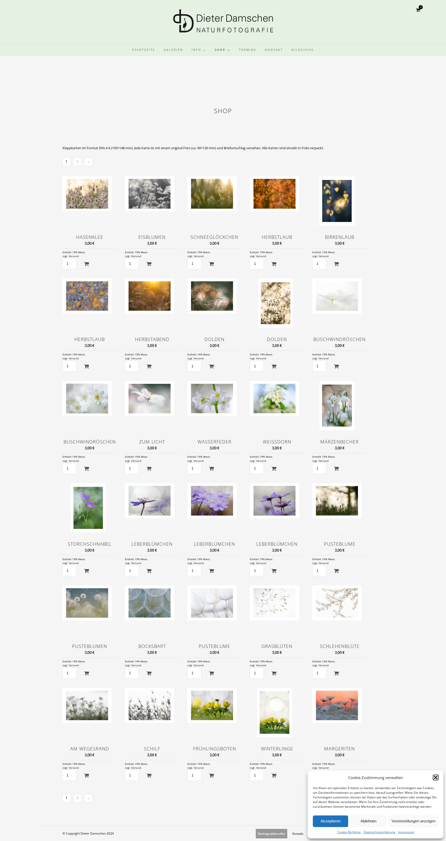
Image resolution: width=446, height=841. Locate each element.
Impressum (406, 832)
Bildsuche (303, 50)
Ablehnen (368, 821)
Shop (220, 50)
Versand (74, 256)
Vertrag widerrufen (271, 833)
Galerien (173, 50)
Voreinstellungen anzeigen (413, 821)
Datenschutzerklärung (379, 832)
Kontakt (274, 50)
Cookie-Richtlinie (349, 832)
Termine (247, 50)
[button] (435, 777)
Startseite (143, 50)
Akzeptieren (331, 821)
